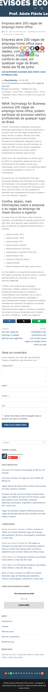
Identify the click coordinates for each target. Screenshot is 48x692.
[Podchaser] (29, 673)
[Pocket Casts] (31, 673)
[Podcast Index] (37, 673)
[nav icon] (41, 8)
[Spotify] (11, 673)
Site (3, 406)
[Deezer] (34, 673)
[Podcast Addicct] (21, 673)
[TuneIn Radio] (19, 673)
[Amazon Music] (13, 673)
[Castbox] (26, 673)
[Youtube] (5, 673)
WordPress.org (8, 642)
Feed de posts (8, 631)
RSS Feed (8, 649)
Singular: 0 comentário (14, 34)
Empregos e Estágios (37, 31)
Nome (5, 386)
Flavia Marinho (11, 80)
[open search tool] (35, 8)
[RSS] (42, 673)
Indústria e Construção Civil (23, 83)
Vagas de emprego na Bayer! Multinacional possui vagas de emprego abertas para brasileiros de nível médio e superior (23, 514)
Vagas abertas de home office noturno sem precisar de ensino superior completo (24, 487)
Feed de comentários (11, 637)
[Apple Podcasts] (8, 673)
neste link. (14, 280)
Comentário (8, 366)
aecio (5, 31)
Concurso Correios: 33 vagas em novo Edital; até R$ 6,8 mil (23, 479)
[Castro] (24, 673)
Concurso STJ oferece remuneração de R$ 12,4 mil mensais (23, 471)
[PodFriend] (39, 673)
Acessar (5, 626)
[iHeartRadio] (16, 673)
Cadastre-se (7, 621)
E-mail (5, 396)
